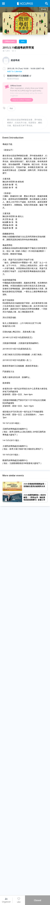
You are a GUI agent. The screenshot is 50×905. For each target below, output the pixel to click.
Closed (37, 900)
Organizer (6, 901)
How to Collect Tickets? (21, 100)
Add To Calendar (14, 71)
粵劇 (11, 108)
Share (43, 9)
